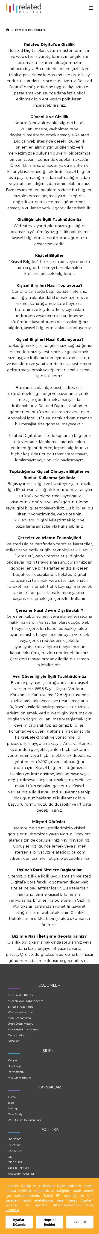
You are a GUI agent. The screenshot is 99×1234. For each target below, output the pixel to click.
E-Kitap (13, 1108)
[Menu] (91, 8)
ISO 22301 (14, 1139)
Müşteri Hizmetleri (20, 1077)
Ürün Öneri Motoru (21, 1023)
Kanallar (13, 1040)
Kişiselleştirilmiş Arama (23, 1029)
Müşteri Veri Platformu (23, 995)
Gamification (16, 1035)
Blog (11, 1102)
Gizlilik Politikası (18, 1168)
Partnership (16, 1071)
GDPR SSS (15, 1162)
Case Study (15, 1114)
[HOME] (7, 30)
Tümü (12, 1097)
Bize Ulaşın (15, 1066)
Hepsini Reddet (49, 1222)
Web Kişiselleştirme (20, 1012)
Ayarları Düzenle (19, 1222)
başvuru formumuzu (28, 804)
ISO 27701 (14, 1145)
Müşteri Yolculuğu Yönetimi (26, 1001)
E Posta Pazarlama (21, 1006)
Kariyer (12, 1060)
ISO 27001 (15, 1150)
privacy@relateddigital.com (59, 852)
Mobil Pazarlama (19, 1018)
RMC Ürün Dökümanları (24, 1120)
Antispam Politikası (21, 1173)
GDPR (12, 1156)
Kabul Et (80, 1222)
